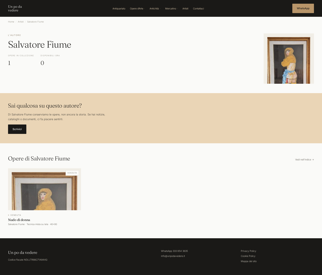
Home (11, 21)
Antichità (154, 8)
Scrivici (17, 129)
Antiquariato (119, 8)
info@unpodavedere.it (173, 256)
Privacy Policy (248, 250)
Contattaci (198, 8)
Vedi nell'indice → (304, 159)
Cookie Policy (248, 256)
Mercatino (170, 8)
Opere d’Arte (136, 8)
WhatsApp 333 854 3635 (174, 250)
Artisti (185, 8)
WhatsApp (303, 8)
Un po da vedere (15, 8)
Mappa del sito (249, 261)
